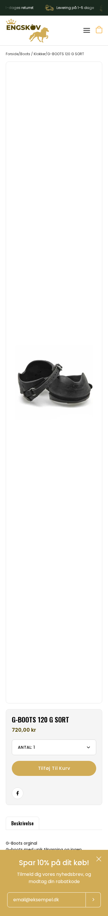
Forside (12, 53)
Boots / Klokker (33, 53)
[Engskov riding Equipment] (27, 30)
